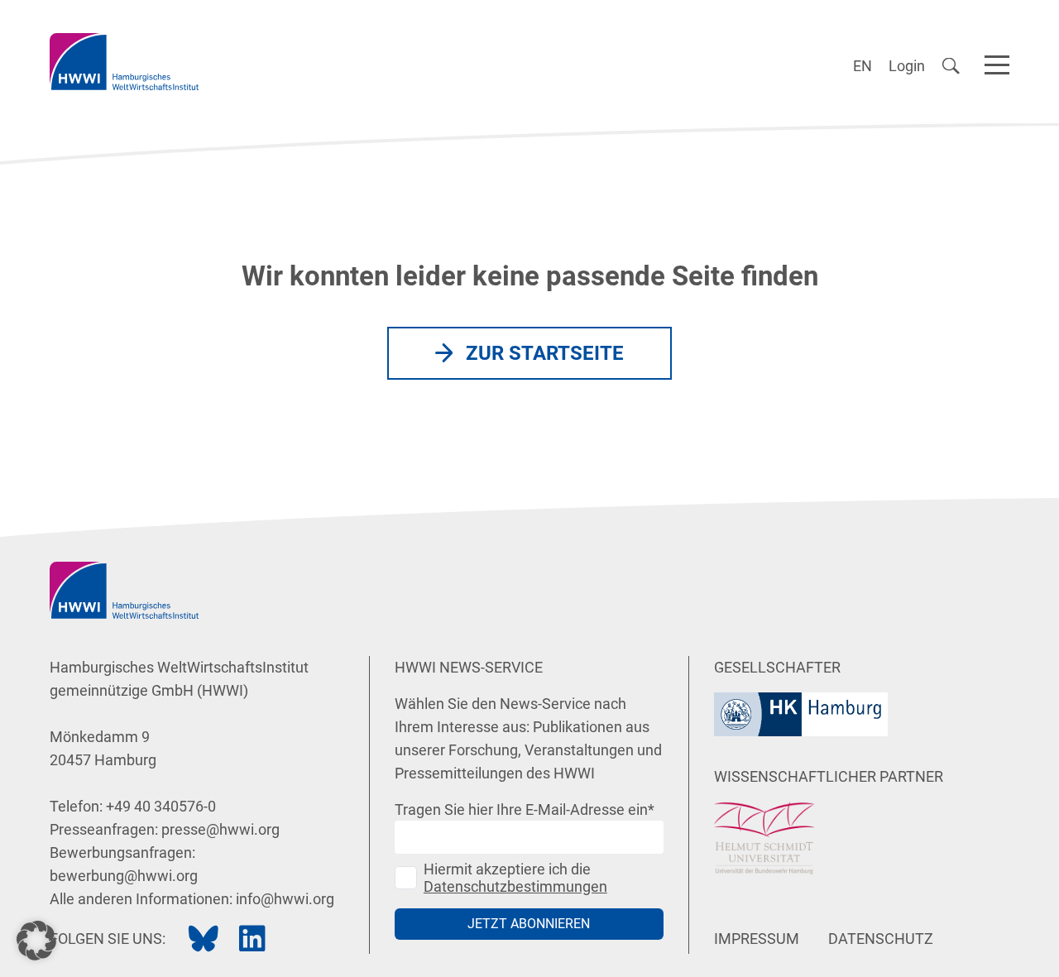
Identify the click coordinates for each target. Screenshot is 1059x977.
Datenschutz (880, 938)
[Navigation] (997, 62)
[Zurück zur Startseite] (124, 61)
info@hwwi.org (285, 899)
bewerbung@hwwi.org (124, 875)
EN (862, 65)
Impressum (756, 938)
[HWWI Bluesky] (203, 939)
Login (907, 65)
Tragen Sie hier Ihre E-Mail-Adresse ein (524, 809)
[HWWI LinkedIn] (252, 939)
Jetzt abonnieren (528, 924)
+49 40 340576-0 (161, 806)
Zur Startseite (545, 353)
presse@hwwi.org (220, 829)
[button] (36, 940)
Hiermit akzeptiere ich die (515, 877)
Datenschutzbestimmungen (515, 886)
